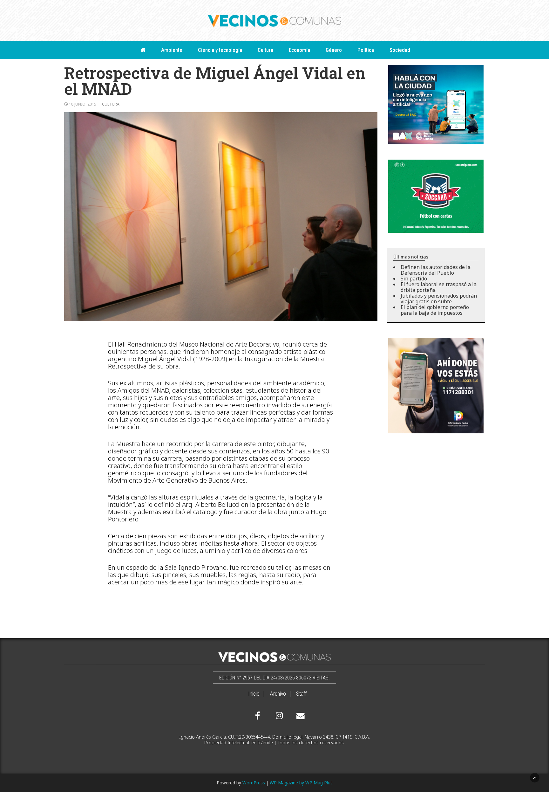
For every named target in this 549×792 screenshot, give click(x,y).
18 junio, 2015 (82, 104)
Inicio (254, 694)
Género (334, 50)
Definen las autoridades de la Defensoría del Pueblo (436, 270)
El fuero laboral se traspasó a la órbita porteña (439, 287)
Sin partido (414, 278)
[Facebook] (257, 716)
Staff (301, 694)
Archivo (278, 694)
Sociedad (400, 50)
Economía (299, 50)
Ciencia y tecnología (220, 50)
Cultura (265, 50)
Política (365, 50)
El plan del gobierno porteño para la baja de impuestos (435, 310)
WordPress (253, 783)
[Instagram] (278, 716)
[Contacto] (299, 716)
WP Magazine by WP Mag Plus (301, 783)
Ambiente (171, 50)
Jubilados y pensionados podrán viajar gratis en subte (439, 298)
